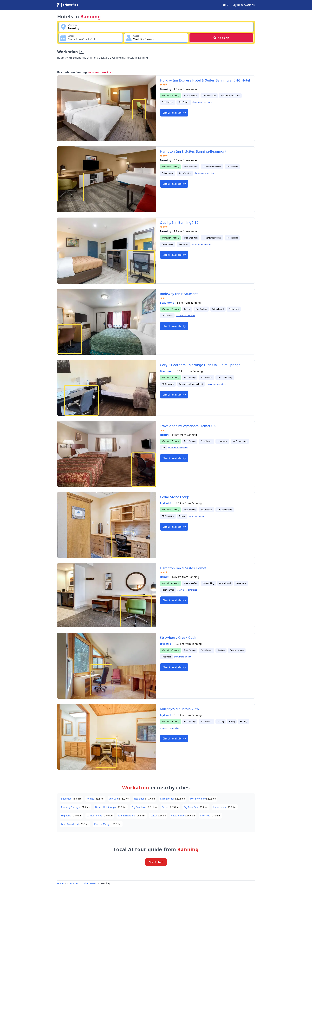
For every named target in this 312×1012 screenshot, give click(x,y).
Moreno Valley (198, 798)
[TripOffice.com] (67, 5)
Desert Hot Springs (106, 807)
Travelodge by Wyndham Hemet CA (188, 426)
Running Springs (70, 807)
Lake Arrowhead (70, 824)
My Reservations (244, 5)
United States (89, 883)
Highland (66, 815)
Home (60, 883)
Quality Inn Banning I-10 (179, 222)
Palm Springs (167, 798)
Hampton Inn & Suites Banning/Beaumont (193, 151)
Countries (72, 883)
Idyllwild (166, 503)
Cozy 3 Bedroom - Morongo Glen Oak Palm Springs (200, 365)
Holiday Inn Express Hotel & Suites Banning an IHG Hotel (205, 80)
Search (224, 38)
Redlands (139, 798)
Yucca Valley (178, 815)
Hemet (164, 435)
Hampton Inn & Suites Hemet (183, 568)
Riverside (205, 815)
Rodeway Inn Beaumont (179, 294)
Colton (154, 815)
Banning (105, 883)
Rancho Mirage (102, 824)
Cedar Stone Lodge (175, 497)
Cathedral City (95, 815)
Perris (165, 807)
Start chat (156, 862)
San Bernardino (127, 815)
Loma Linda (220, 807)
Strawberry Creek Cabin (178, 637)
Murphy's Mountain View (179, 709)
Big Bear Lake (139, 807)
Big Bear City (191, 807)
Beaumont (167, 302)
